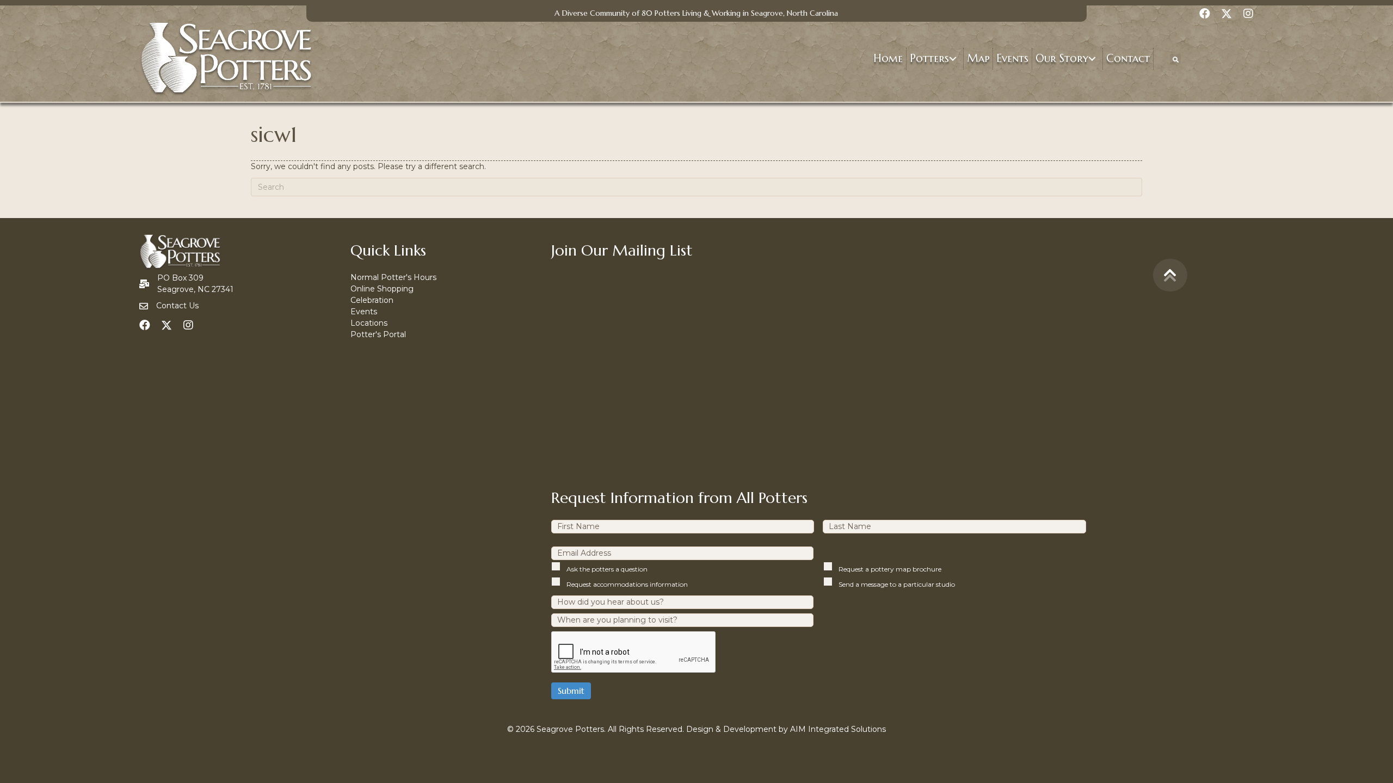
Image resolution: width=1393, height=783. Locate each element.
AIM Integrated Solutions (838, 729)
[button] (952, 59)
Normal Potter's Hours (393, 277)
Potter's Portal (378, 334)
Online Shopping (382, 289)
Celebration (371, 300)
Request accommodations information (627, 584)
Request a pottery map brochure (890, 569)
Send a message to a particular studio (897, 584)
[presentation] (634, 652)
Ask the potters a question (607, 569)
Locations (368, 323)
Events (363, 311)
